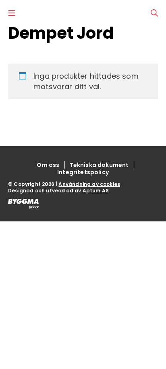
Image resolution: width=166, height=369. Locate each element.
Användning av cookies (89, 184)
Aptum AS (96, 190)
